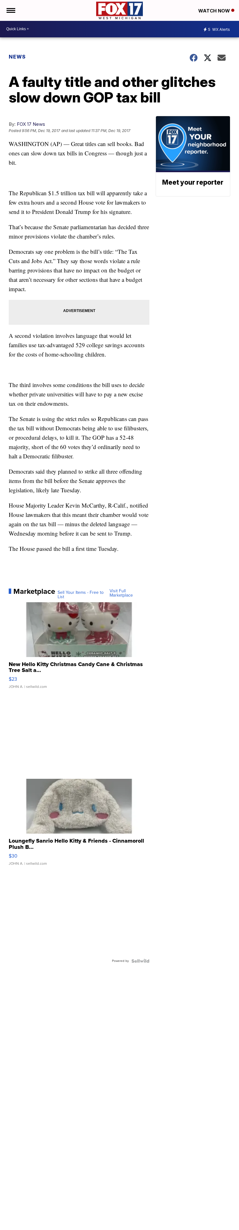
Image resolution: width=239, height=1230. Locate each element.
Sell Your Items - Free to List (81, 594)
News (17, 57)
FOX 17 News (31, 124)
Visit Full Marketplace (121, 593)
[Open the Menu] (10, 10)
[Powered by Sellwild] (140, 961)
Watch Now (214, 11)
